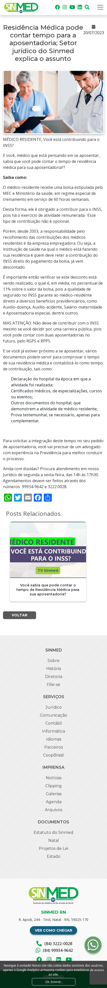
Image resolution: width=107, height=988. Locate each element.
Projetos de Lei (53, 848)
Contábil (53, 723)
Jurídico (54, 707)
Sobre (53, 660)
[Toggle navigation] (100, 7)
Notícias (53, 777)
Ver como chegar (53, 930)
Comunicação (53, 715)
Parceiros (53, 747)
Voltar (19, 615)
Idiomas (53, 739)
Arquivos (53, 809)
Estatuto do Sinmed (53, 832)
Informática (53, 731)
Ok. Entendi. (53, 982)
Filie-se (53, 684)
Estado (53, 856)
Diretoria (53, 676)
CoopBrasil (53, 755)
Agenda (53, 801)
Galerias (53, 793)
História (53, 668)
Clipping (53, 785)
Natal (53, 840)
